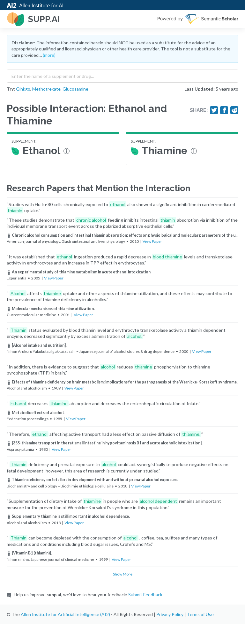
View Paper (152, 241)
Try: (11, 89)
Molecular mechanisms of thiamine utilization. (53, 308)
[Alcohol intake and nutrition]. (39, 345)
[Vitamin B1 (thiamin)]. (32, 553)
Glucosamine (75, 89)
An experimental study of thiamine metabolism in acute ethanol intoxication (81, 272)
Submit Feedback (145, 594)
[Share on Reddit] (234, 110)
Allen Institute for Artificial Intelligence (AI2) (65, 614)
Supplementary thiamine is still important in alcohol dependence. (71, 516)
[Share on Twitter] (214, 110)
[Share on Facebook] (224, 110)
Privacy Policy (169, 614)
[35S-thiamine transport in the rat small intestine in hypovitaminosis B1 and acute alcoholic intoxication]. (107, 443)
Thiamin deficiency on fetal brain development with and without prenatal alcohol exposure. (95, 479)
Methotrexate (46, 89)
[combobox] (122, 75)
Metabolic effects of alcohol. (38, 412)
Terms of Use (200, 614)
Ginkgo (23, 89)
